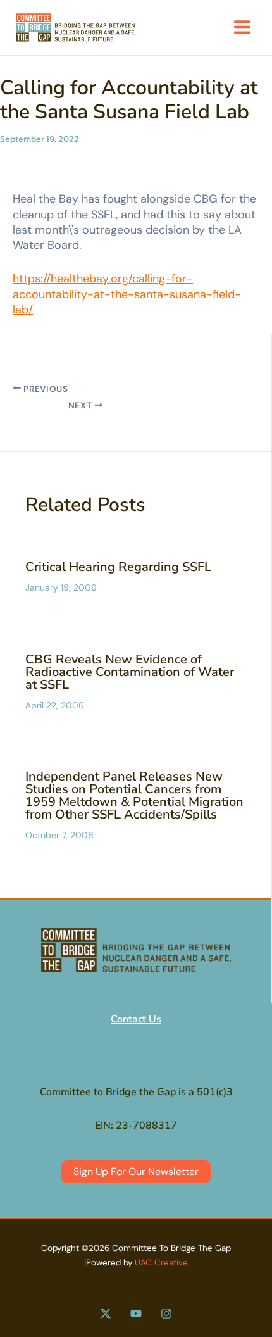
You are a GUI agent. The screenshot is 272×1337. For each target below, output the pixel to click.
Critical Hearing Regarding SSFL (118, 566)
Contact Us (136, 1019)
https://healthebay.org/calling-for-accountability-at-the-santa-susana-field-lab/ (127, 294)
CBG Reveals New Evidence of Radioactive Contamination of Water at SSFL (129, 672)
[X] (105, 1313)
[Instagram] (166, 1313)
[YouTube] (136, 1313)
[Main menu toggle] (242, 27)
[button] (136, 1171)
